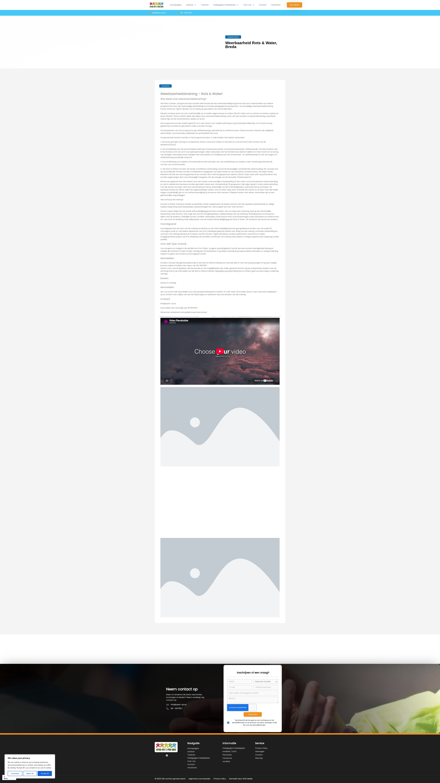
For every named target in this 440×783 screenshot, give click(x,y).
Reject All (29, 773)
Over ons (247, 5)
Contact (263, 5)
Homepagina (176, 5)
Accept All (45, 773)
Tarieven (205, 5)
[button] (233, 37)
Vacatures (275, 5)
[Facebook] (167, 755)
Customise (15, 773)
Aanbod (189, 5)
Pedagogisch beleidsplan (224, 5)
